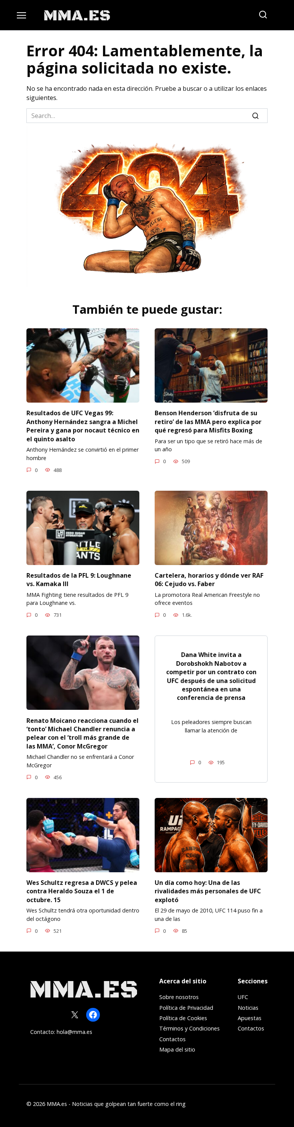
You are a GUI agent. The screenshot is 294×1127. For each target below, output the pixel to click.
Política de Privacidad (186, 1007)
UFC (243, 997)
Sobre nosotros (179, 997)
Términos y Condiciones (189, 1028)
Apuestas (249, 1018)
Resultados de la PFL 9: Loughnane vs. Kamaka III (78, 579)
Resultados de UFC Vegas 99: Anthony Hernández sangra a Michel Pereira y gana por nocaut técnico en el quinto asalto (82, 426)
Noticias (248, 1007)
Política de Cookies (183, 1018)
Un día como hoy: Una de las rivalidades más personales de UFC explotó (208, 891)
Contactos (172, 1039)
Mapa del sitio (177, 1049)
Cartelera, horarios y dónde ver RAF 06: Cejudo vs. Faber (209, 579)
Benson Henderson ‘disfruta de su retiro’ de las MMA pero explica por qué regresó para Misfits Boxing (208, 421)
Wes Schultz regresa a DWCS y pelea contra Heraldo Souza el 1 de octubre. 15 (81, 891)
